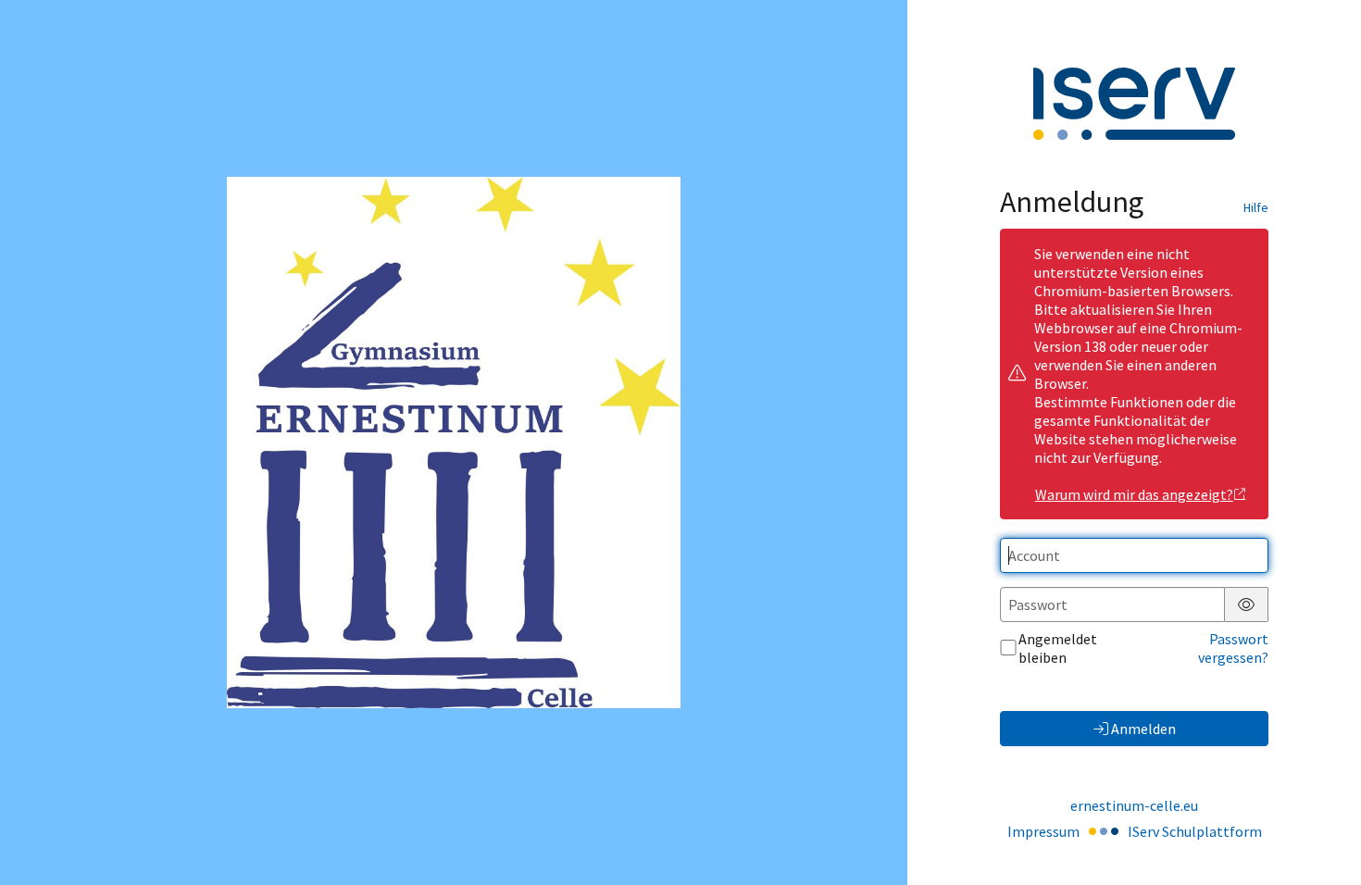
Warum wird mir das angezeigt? (1134, 494)
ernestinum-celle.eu (1134, 805)
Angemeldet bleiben (1057, 648)
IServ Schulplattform (1195, 831)
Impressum (1043, 831)
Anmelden (1143, 728)
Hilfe (1255, 207)
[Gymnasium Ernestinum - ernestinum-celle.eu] (453, 442)
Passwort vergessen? (1233, 648)
